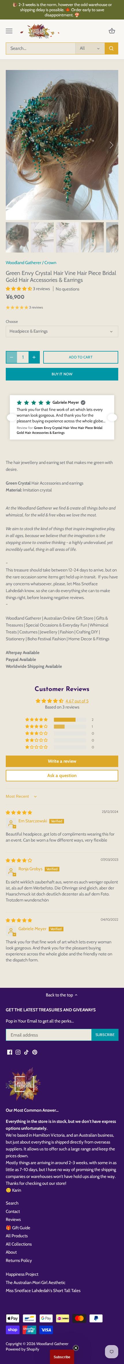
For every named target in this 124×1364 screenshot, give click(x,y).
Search (12, 1203)
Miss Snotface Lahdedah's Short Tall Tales (43, 1290)
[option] (62, 145)
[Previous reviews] (11, 417)
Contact (13, 1211)
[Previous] (13, 145)
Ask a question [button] (62, 775)
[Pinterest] (34, 1052)
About (11, 1252)
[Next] (111, 145)
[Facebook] (9, 1052)
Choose (12, 321)
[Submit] (111, 48)
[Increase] (34, 357)
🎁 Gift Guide (18, 1227)
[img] (19, 812)
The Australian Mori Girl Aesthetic (35, 1282)
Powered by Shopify (22, 1349)
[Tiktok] (26, 1052)
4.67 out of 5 (77, 701)
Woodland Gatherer (23, 262)
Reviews (13, 1219)
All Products (17, 1235)
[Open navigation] (9, 31)
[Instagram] (18, 1052)
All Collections (19, 1244)
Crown (50, 262)
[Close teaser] (76, 1348)
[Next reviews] (112, 417)
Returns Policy (19, 1260)
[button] (19, 288)
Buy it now (62, 374)
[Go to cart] (111, 31)
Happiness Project (22, 1274)
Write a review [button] (62, 761)
